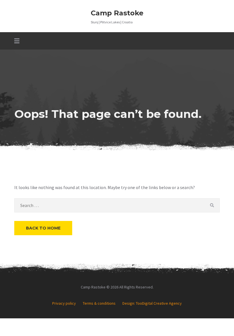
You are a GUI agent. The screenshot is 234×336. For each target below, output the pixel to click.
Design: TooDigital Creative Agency (152, 303)
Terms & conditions (99, 303)
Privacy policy (64, 303)
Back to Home (43, 228)
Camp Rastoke (117, 13)
